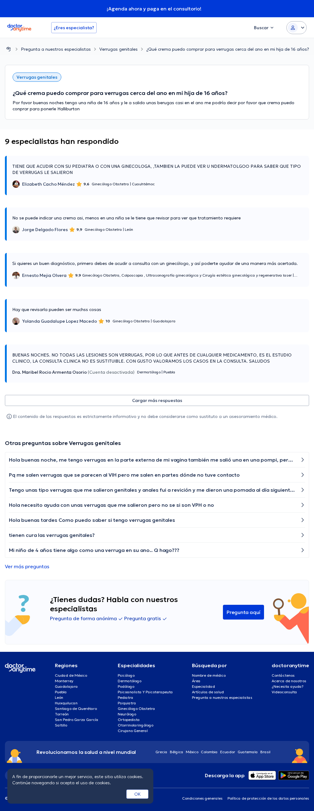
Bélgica (176, 752)
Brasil (265, 752)
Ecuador (227, 752)
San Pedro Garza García (76, 719)
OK (137, 794)
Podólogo (126, 686)
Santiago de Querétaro (76, 708)
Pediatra (125, 697)
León (59, 697)
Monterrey (64, 681)
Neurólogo (127, 714)
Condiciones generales (202, 798)
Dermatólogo (129, 681)
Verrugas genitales (118, 49)
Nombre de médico (209, 675)
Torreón (62, 714)
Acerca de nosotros (289, 681)
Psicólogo (126, 675)
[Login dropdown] (296, 27)
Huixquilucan (66, 703)
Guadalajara (66, 686)
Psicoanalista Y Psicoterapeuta (145, 692)
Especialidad (203, 686)
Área (196, 681)
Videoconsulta (284, 692)
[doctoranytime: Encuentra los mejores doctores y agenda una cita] (8, 49)
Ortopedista (129, 719)
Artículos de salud (208, 692)
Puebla (61, 692)
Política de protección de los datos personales (268, 798)
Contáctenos (283, 675)
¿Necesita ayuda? (288, 686)
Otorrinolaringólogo (135, 725)
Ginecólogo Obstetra (136, 708)
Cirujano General (133, 730)
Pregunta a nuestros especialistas (56, 49)
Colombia (209, 752)
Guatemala (248, 752)
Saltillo (61, 725)
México (192, 752)
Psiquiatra (127, 703)
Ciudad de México (71, 675)
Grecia (161, 752)
